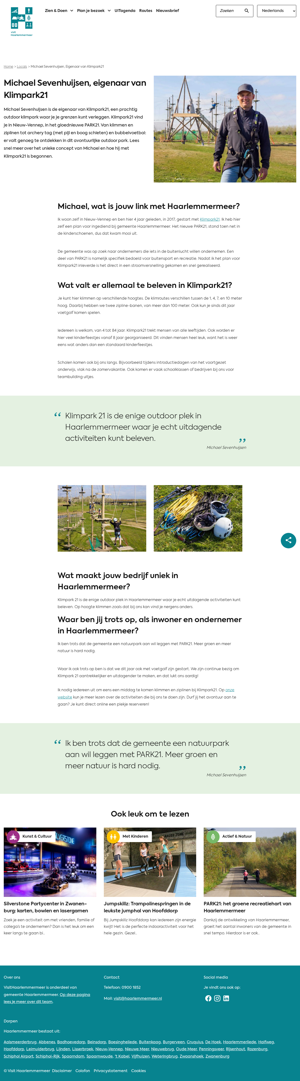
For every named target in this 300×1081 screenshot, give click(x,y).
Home (8, 66)
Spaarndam (73, 1057)
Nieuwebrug (162, 1049)
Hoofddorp (14, 1049)
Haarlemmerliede (239, 1042)
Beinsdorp (96, 1042)
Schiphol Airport (19, 1057)
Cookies (138, 1071)
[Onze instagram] (217, 999)
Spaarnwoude (99, 1057)
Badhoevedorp (71, 1042)
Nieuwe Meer (137, 1049)
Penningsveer (211, 1049)
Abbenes (47, 1042)
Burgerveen (174, 1042)
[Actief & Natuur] (213, 837)
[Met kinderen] (113, 837)
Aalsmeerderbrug (20, 1042)
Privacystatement (111, 1071)
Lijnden (63, 1049)
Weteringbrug (165, 1057)
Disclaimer (62, 1071)
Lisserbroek (82, 1049)
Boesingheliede (122, 1042)
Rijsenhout (235, 1049)
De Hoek (213, 1042)
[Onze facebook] (208, 999)
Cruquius (195, 1042)
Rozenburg (257, 1049)
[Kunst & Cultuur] (13, 837)
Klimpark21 (210, 220)
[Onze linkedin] (226, 999)
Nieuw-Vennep (109, 1049)
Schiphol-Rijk (48, 1057)
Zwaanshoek (191, 1057)
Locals (22, 66)
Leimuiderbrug (40, 1049)
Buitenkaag (150, 1042)
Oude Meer (186, 1049)
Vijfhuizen (140, 1057)
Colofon (82, 1071)
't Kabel (122, 1057)
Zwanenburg (217, 1057)
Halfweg (266, 1042)
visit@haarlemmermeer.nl (138, 999)
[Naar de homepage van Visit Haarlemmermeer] (22, 21)
